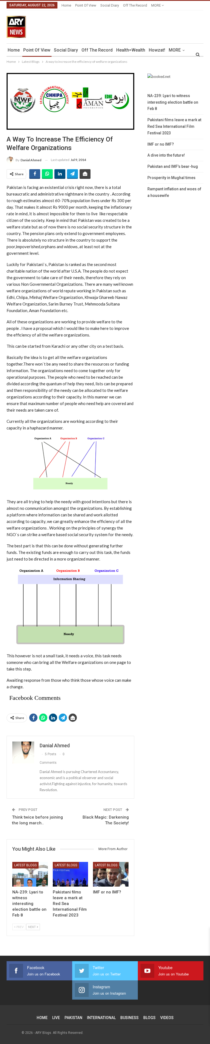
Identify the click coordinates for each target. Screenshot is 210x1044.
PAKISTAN (73, 1017)
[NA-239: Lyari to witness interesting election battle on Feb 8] (30, 874)
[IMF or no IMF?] (111, 874)
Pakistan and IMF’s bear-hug (172, 166)
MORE (156, 5)
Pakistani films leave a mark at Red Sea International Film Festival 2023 (174, 126)
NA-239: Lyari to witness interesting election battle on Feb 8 (172, 102)
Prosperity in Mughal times (171, 178)
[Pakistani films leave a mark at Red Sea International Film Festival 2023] (70, 874)
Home (66, 5)
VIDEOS (167, 1017)
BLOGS (149, 1017)
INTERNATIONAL (101, 1017)
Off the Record (135, 5)
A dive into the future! (166, 155)
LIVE (56, 1017)
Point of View (85, 5)
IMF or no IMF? (160, 144)
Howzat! (157, 50)
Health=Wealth (130, 50)
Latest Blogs (25, 865)
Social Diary (109, 5)
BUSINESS (129, 1017)
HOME (42, 1017)
